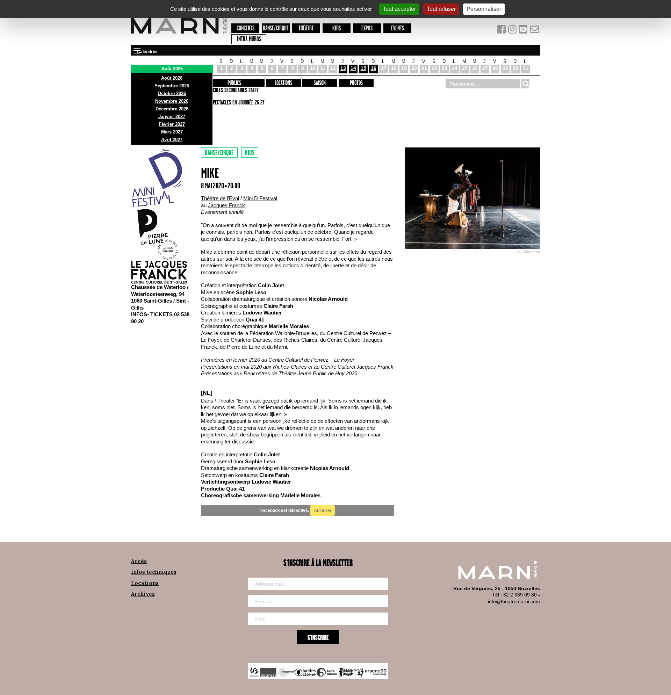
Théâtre (306, 28)
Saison (320, 83)
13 (343, 68)
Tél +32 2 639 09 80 (514, 595)
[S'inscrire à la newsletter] (534, 31)
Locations (283, 83)
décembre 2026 (172, 108)
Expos (367, 28)
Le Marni (179, 35)
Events (397, 28)
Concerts (245, 28)
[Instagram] (512, 31)
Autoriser (322, 510)
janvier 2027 (171, 116)
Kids (336, 28)
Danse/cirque (276, 28)
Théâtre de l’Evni (220, 198)
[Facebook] (502, 31)
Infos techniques (153, 572)
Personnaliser (484, 9)
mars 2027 (172, 132)
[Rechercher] (525, 83)
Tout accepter (399, 9)
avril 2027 (171, 139)
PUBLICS (234, 83)
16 (373, 68)
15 (363, 68)
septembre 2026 (171, 85)
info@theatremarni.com (514, 601)
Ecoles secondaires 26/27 (235, 90)
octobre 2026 (172, 93)
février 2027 (172, 124)
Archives (143, 594)
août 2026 (171, 78)
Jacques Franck (226, 205)
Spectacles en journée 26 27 (238, 103)
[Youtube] (524, 31)
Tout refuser (441, 9)
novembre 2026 (171, 101)
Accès (139, 561)
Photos (356, 83)
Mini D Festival (260, 198)
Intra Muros (249, 39)
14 (353, 68)
